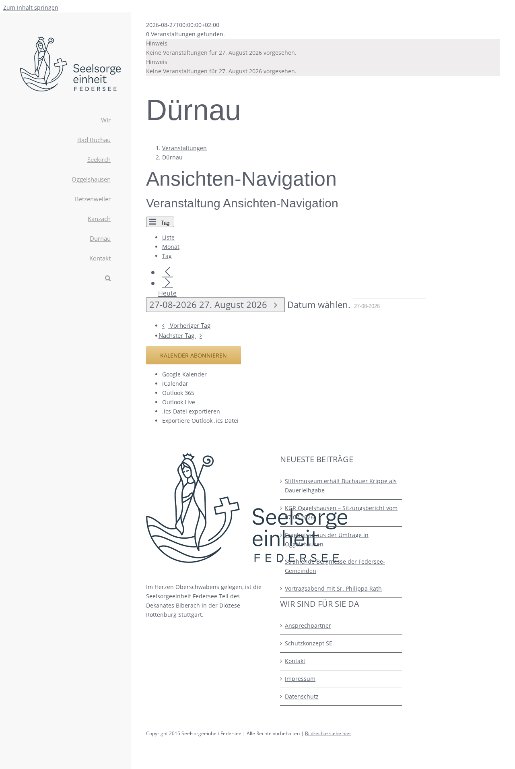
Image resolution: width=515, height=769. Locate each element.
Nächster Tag (177, 335)
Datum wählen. (320, 304)
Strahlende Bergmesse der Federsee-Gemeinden (335, 566)
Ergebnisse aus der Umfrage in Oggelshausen (327, 539)
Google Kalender (184, 374)
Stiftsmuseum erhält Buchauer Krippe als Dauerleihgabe (341, 485)
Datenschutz (302, 696)
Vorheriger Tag (190, 325)
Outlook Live (178, 402)
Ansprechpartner (308, 625)
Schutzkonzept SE (308, 643)
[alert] (323, 48)
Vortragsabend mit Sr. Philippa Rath (333, 588)
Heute (167, 293)
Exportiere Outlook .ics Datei (200, 420)
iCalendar (175, 383)
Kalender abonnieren (193, 355)
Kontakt (295, 661)
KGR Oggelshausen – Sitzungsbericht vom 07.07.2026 (341, 512)
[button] (65, 278)
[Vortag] (167, 272)
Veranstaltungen (184, 148)
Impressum (300, 678)
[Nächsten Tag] (167, 282)
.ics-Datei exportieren (191, 411)
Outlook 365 (178, 393)
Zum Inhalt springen (30, 7)
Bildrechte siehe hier (328, 733)
